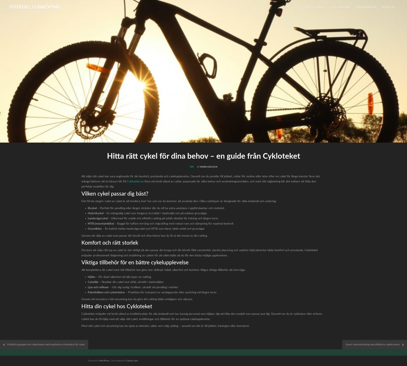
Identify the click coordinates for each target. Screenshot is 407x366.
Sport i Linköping (339, 7)
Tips (192, 167)
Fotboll (319, 7)
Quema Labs (132, 361)
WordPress (105, 361)
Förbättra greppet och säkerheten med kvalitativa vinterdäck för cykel (46, 344)
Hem (306, 7)
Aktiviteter (388, 7)
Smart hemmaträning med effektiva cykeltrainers (373, 344)
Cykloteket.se (135, 181)
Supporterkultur (365, 7)
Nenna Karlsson (208, 167)
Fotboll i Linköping (35, 7)
